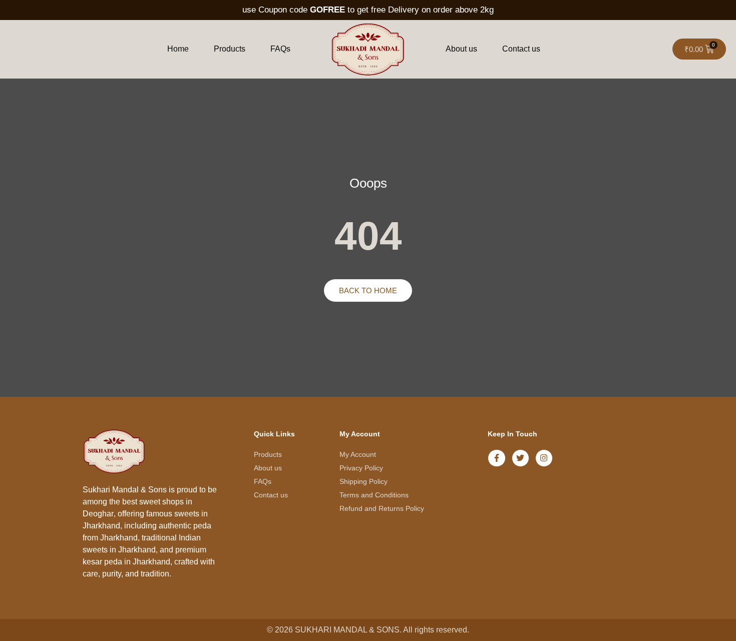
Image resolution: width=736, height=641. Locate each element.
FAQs (280, 49)
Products (229, 49)
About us (461, 49)
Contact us (521, 49)
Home (178, 49)
